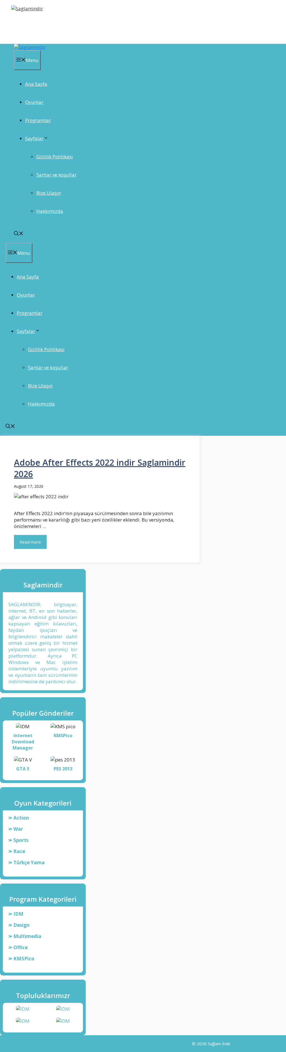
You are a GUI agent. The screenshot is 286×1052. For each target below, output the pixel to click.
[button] (18, 234)
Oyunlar (34, 102)
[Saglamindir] (30, 47)
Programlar (38, 120)
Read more (30, 542)
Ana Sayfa (36, 84)
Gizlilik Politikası (54, 156)
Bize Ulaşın (48, 193)
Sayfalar (34, 138)
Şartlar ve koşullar (56, 175)
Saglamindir (30, 23)
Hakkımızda (49, 211)
